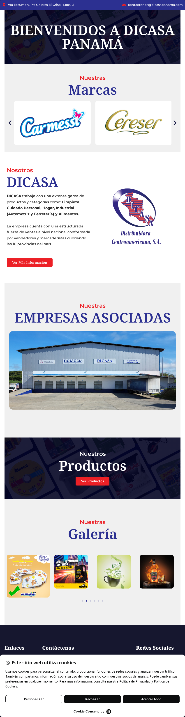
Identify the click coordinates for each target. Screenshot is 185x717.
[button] (10, 123)
